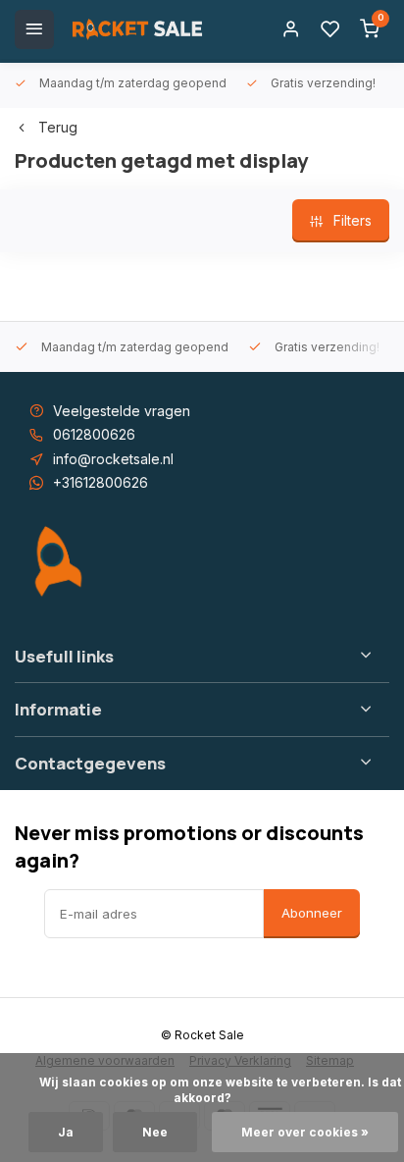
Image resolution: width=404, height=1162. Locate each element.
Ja (66, 1132)
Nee (155, 1132)
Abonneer (311, 913)
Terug (57, 127)
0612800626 (94, 434)
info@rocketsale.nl (113, 458)
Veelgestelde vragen (121, 410)
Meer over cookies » (305, 1132)
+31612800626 (100, 482)
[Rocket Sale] (137, 29)
